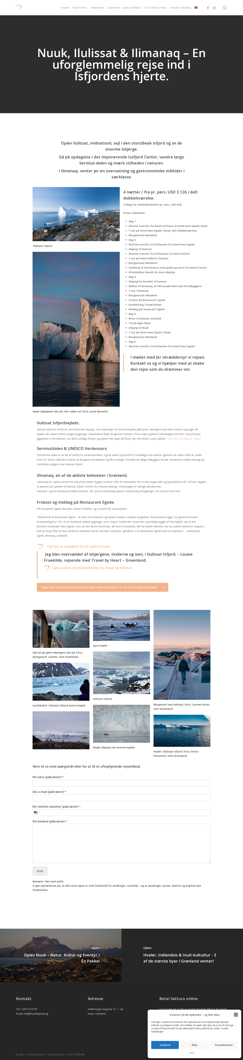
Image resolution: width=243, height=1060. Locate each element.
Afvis (194, 1044)
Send (40, 871)
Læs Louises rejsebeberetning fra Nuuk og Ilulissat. (92, 568)
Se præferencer (224, 1044)
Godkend (165, 1044)
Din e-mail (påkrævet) (49, 792)
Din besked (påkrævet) (50, 821)
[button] (236, 1014)
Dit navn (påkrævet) (48, 777)
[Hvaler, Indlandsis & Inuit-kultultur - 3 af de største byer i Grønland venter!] (182, 955)
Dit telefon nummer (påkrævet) (57, 807)
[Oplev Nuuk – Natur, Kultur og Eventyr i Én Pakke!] (61, 955)
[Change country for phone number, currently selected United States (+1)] (37, 812)
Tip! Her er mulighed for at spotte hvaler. (79, 546)
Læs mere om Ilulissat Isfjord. (184, 438)
